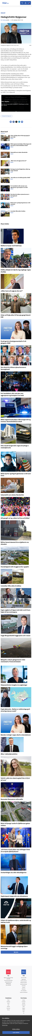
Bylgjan (23, 1008)
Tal (23, 1013)
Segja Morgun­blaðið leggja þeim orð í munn (15, 636)
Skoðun (8, 1006)
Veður (24, 1006)
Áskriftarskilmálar (23, 984)
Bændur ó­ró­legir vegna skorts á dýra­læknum (16, 735)
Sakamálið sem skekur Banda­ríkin (18, 152)
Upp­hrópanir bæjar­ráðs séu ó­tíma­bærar (14, 896)
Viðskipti (8, 1001)
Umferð (23, 987)
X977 (24, 1011)
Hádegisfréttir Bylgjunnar (6, 116)
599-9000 (9, 985)
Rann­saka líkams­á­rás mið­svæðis (12, 799)
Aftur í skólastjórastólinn (9, 754)
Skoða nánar (5, 1025)
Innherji (23, 1000)
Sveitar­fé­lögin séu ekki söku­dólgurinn (13, 872)
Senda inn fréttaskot (23, 992)
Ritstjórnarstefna (24, 982)
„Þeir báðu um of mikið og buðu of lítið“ (20, 177)
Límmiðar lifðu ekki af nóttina (17, 211)
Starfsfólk (23, 985)
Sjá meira (16, 952)
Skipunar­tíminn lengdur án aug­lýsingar (14, 685)
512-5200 (24, 977)
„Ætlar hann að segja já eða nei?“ (18, 160)
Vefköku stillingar (16, 1029)
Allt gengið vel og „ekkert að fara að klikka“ (15, 518)
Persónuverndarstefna (8, 980)
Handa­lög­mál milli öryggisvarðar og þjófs (15, 567)
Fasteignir (23, 1001)
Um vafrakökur (23, 990)
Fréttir (8, 1000)
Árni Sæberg (3, 20)
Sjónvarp (8, 1008)
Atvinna (23, 1003)
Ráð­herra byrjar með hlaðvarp (11, 246)
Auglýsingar (24, 979)
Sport (8, 1003)
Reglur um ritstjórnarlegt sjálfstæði (8, 978)
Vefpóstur (23, 989)
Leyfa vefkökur (16, 1032)
